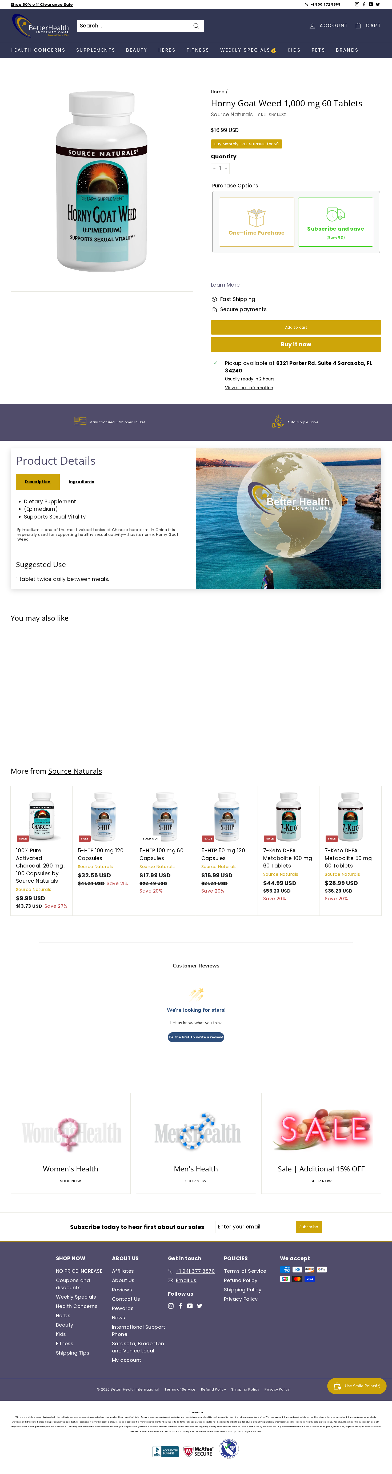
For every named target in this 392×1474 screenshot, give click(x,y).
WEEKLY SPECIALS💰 (248, 50)
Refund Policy (240, 1280)
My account (126, 1360)
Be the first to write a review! (196, 1037)
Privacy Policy (241, 1299)
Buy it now (296, 344)
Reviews (122, 1289)
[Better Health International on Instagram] (171, 1305)
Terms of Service (245, 1271)
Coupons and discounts (73, 1284)
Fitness (198, 50)
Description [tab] (37, 481)
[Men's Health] (196, 1130)
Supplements (95, 50)
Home (218, 92)
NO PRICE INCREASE (79, 1271)
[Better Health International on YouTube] (190, 1305)
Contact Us (126, 1299)
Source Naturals (232, 114)
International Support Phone (138, 1331)
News (118, 1317)
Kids (294, 50)
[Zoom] (102, 182)
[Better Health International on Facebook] (180, 1305)
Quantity (224, 156)
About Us (123, 1280)
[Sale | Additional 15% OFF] (321, 1130)
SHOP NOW (70, 1181)
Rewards (123, 1308)
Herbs (167, 50)
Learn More (225, 284)
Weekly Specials (76, 1297)
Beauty (136, 50)
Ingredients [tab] (81, 481)
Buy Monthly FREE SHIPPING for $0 (246, 144)
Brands (347, 50)
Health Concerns (38, 50)
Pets (319, 50)
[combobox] (140, 26)
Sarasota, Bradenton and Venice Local (138, 1347)
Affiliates (123, 1271)
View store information (249, 388)
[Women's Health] (70, 1130)
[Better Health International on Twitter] (199, 1305)
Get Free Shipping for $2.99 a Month (49, 4)
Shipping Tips (72, 1353)
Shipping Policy (242, 1289)
